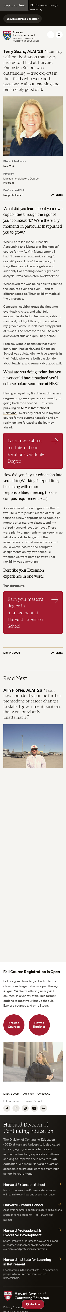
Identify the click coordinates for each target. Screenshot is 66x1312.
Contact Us (43, 1093)
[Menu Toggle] (50, 34)
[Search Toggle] (59, 34)
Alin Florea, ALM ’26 (22, 690)
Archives (28, 1093)
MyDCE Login (11, 1093)
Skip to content (14, 5)
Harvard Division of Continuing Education (28, 1127)
